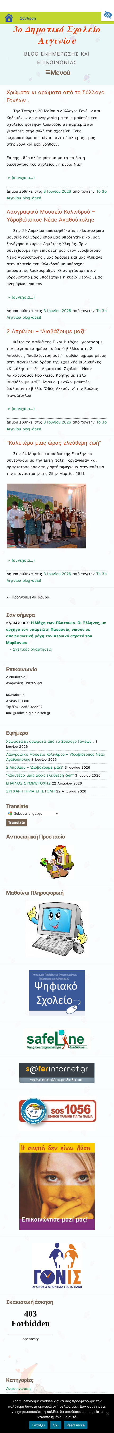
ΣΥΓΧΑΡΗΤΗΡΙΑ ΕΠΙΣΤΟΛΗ (30, 791)
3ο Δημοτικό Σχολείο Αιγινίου (57, 34)
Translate (16, 822)
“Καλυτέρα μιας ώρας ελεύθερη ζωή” (54, 443)
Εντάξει (38, 1425)
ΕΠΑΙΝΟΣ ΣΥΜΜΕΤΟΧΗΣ (28, 783)
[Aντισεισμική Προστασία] (57, 862)
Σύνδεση (28, 18)
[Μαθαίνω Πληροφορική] (57, 929)
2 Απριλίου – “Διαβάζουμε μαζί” (46, 331)
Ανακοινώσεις (19, 1388)
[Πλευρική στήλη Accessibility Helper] (107, 14)
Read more (76, 1425)
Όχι (56, 1425)
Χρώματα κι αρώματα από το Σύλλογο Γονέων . (50, 741)
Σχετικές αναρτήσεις (32, 649)
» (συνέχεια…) (21, 177)
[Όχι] (107, 1413)
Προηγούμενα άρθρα (28, 597)
